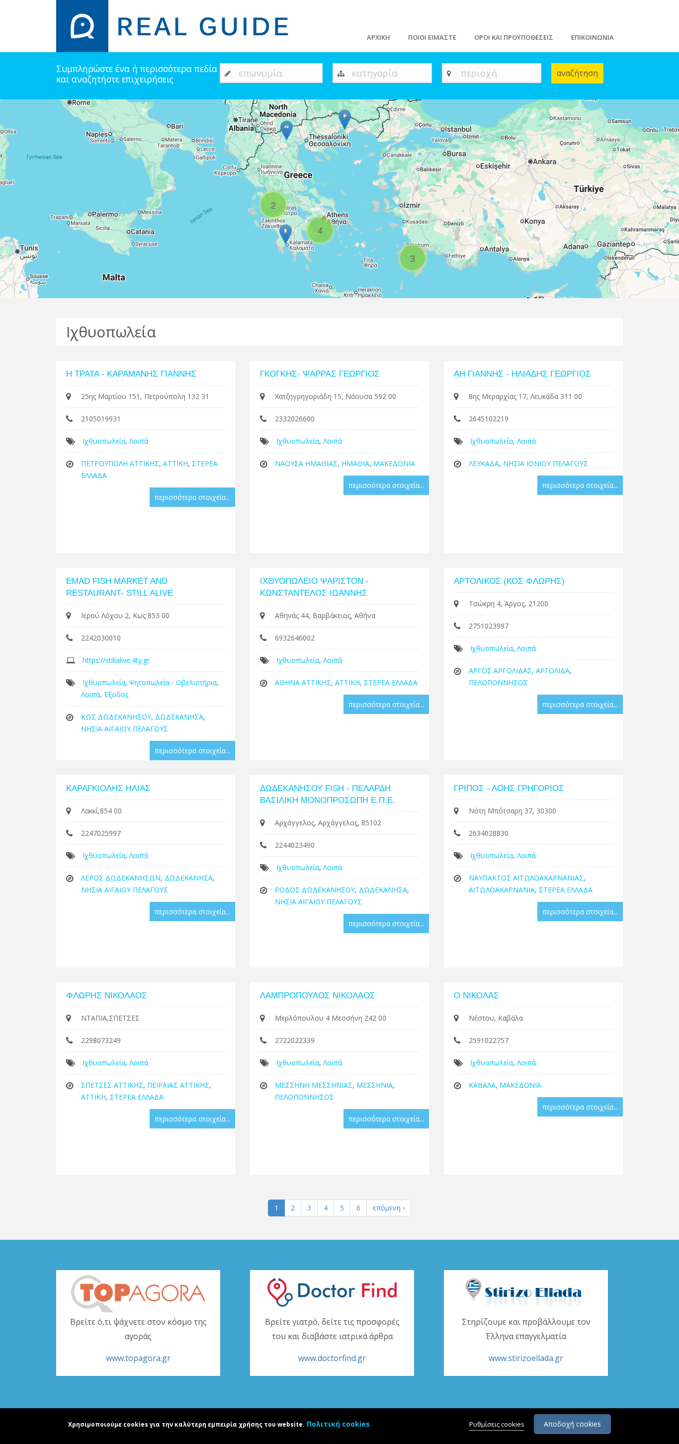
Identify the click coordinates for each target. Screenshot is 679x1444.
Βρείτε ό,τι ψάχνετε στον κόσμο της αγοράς (138, 1340)
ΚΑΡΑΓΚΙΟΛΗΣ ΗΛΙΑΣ (108, 788)
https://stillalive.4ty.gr (116, 660)
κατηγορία (374, 73)
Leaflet (617, 294)
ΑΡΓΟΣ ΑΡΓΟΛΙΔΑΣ (500, 670)
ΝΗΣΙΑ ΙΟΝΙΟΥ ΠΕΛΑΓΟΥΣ (545, 463)
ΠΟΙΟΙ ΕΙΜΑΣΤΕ (432, 37)
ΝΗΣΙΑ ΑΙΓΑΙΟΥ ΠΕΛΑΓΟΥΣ (124, 728)
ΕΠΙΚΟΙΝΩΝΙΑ (592, 37)
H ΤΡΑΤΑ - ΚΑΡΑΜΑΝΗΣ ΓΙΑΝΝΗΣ (131, 374)
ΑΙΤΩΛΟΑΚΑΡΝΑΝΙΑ (502, 889)
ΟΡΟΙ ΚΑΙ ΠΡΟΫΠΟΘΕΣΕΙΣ (513, 37)
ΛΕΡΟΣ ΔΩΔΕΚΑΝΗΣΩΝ (121, 877)
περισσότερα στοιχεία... (192, 497)
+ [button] (13, 112)
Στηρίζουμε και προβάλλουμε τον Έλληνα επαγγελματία (526, 1340)
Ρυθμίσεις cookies (496, 1424)
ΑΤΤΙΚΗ (175, 463)
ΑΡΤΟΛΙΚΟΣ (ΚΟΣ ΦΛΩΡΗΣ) (509, 581)
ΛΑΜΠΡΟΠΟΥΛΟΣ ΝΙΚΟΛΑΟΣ (317, 995)
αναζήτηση (577, 73)
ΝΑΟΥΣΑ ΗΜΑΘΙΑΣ (306, 463)
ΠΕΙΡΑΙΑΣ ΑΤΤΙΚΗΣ (178, 1085)
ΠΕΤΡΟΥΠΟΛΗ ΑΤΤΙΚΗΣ (120, 463)
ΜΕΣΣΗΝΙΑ (374, 1085)
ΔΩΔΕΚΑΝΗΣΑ (179, 717)
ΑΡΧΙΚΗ (378, 37)
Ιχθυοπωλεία (104, 441)
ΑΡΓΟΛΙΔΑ (553, 670)
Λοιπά (138, 441)
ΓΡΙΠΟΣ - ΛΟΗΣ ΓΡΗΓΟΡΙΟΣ (509, 788)
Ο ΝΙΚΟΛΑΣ (476, 995)
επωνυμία (260, 73)
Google (668, 294)
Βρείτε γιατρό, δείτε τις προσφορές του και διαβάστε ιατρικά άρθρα (332, 1340)
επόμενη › (389, 1207)
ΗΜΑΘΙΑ (355, 463)
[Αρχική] (178, 25)
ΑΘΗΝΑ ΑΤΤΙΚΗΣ (303, 682)
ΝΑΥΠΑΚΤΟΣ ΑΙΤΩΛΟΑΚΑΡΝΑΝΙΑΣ (526, 877)
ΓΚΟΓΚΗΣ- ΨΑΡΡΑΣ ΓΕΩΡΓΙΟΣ (320, 374)
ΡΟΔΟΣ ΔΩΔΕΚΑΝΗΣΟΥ (315, 889)
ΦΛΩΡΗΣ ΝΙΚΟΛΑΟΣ (106, 995)
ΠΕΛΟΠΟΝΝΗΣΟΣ (498, 682)
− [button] (13, 127)
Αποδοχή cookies (572, 1424)
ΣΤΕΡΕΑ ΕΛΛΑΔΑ (391, 682)
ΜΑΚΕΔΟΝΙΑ (394, 463)
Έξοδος (116, 694)
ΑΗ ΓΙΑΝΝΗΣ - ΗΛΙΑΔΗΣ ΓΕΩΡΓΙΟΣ (522, 374)
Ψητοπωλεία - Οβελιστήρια (173, 682)
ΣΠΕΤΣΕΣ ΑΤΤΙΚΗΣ (112, 1085)
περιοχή (479, 73)
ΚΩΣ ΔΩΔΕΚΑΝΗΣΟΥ (116, 717)
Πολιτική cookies (338, 1424)
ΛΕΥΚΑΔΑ (484, 463)
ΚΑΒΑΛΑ (482, 1085)
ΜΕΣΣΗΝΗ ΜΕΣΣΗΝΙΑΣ (313, 1085)
